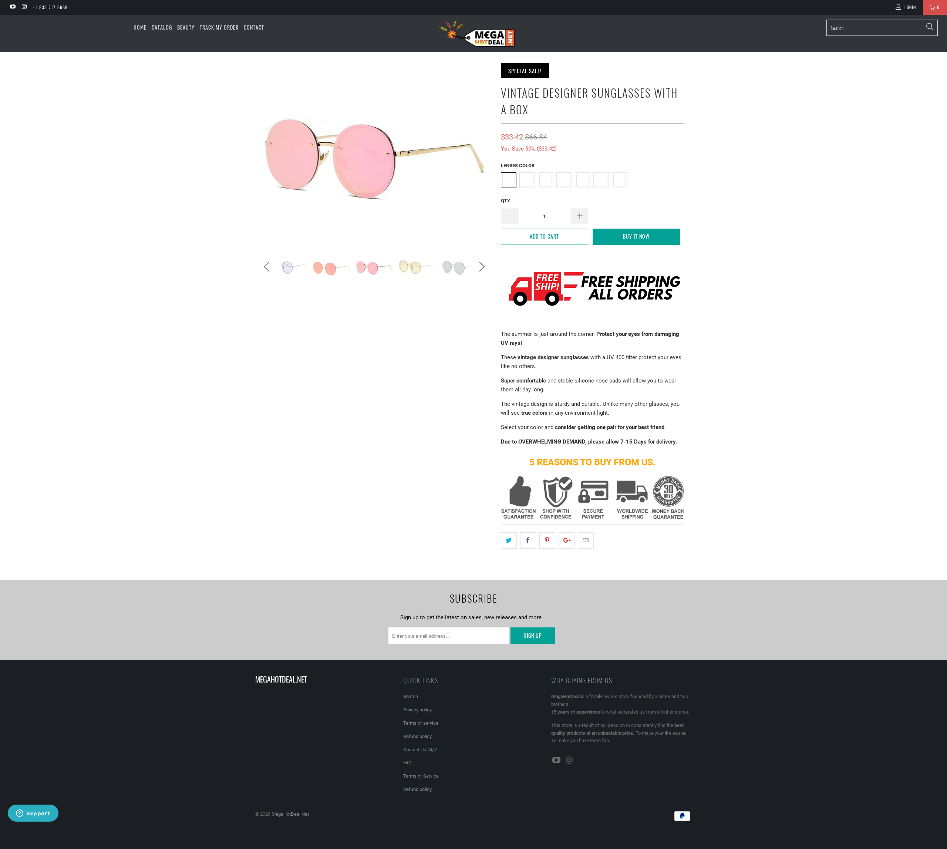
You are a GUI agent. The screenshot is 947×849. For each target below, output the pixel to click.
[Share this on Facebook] (528, 540)
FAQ (407, 762)
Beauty (186, 27)
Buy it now (636, 236)
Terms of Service (421, 776)
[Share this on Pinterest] (547, 540)
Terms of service (420, 723)
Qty (505, 200)
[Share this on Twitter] (509, 540)
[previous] (268, 267)
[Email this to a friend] (586, 540)
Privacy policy (417, 709)
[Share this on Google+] (566, 540)
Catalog (162, 27)
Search (410, 696)
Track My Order (219, 27)
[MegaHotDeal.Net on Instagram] (24, 7)
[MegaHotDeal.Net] (477, 33)
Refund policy (417, 736)
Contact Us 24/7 (420, 749)
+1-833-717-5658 (50, 7)
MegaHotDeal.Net (290, 814)
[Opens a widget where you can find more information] (32, 814)
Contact (254, 27)
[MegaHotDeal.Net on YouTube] (12, 7)
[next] (481, 267)
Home (140, 27)
